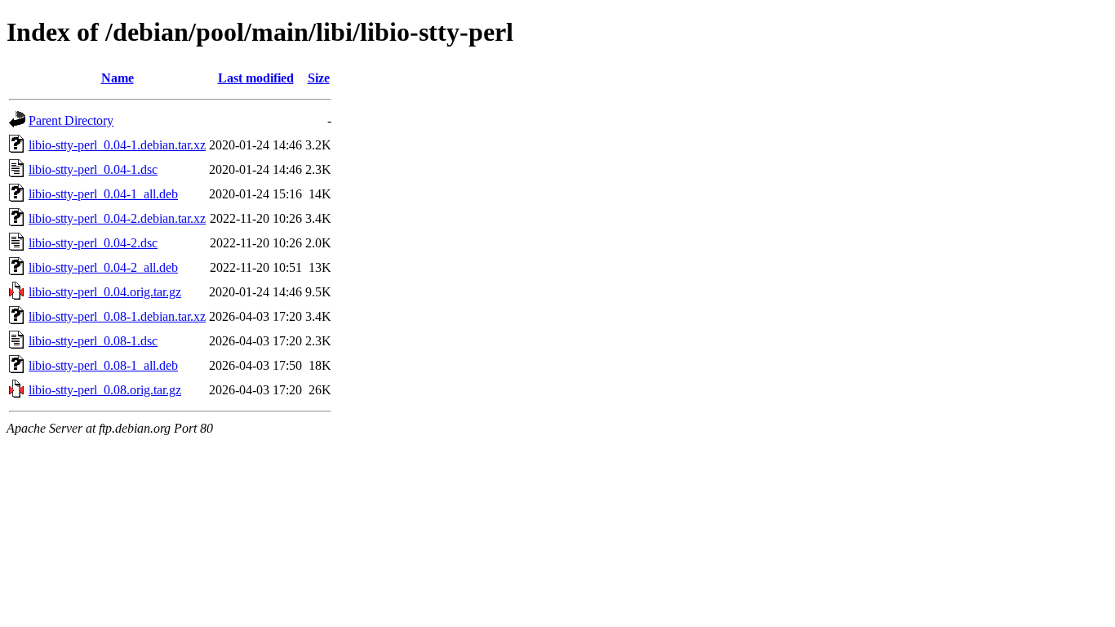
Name (117, 78)
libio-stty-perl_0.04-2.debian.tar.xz (117, 218)
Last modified (256, 78)
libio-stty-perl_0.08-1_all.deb (103, 365)
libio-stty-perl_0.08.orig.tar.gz (105, 390)
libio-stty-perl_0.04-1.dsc (93, 169)
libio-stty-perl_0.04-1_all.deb (103, 194)
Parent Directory (71, 120)
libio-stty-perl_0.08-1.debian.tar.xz (117, 316)
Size (319, 78)
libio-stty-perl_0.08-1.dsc (93, 341)
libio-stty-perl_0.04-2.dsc (93, 243)
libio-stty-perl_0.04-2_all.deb (103, 267)
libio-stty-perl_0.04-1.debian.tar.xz (117, 145)
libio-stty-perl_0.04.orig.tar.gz (105, 292)
